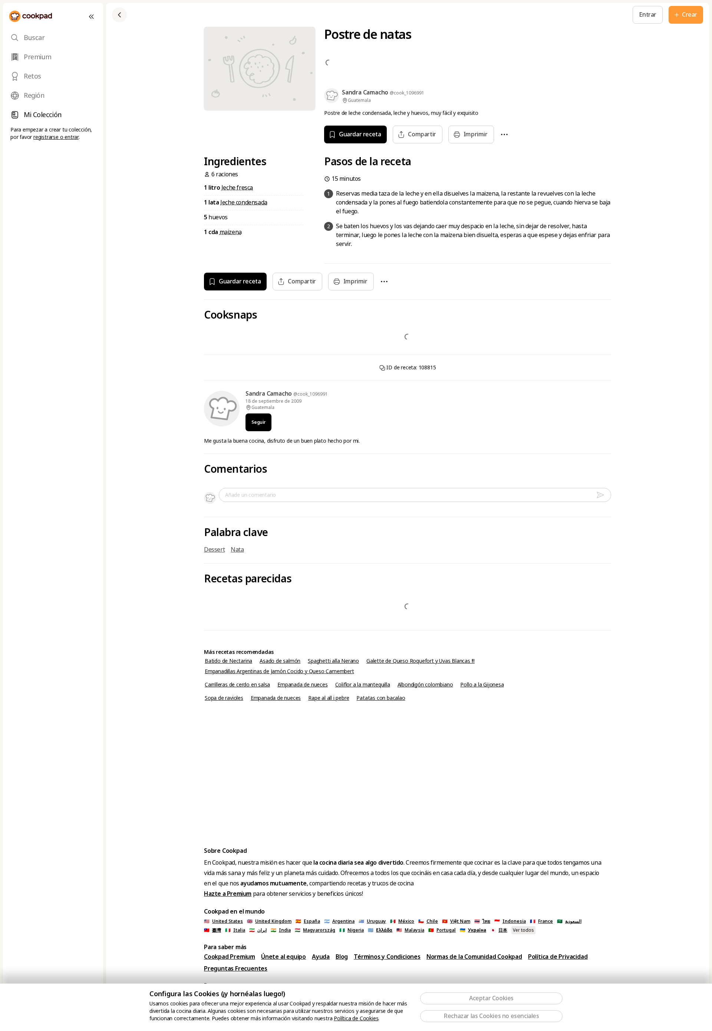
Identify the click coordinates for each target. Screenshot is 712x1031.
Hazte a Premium (227, 893)
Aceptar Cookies (491, 998)
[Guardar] (208, 14)
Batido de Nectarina (228, 661)
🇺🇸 (223, 921)
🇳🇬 (351, 930)
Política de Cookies (356, 1018)
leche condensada (243, 202)
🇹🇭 (482, 921)
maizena (231, 232)
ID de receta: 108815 (410, 367)
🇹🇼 (212, 930)
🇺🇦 (473, 930)
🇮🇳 (281, 930)
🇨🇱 (428, 921)
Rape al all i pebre (328, 698)
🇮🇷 (258, 930)
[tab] (53, 38)
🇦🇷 (339, 921)
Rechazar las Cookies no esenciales (491, 1016)
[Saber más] (225, 14)
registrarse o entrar (56, 137)
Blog (342, 956)
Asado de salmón (280, 661)
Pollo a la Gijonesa (482, 684)
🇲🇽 (402, 921)
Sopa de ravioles (224, 698)
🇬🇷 (380, 930)
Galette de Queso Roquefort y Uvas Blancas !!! (420, 661)
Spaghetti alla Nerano (333, 661)
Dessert (214, 549)
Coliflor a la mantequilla (362, 684)
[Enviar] (603, 495)
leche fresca (237, 187)
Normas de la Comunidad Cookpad (474, 956)
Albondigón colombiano (425, 684)
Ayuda (321, 956)
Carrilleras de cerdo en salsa (237, 684)
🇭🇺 (315, 930)
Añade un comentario (250, 495)
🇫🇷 (541, 921)
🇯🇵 (498, 930)
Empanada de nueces (302, 684)
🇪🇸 (308, 921)
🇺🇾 (372, 921)
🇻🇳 (456, 921)
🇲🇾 (410, 930)
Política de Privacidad (558, 956)
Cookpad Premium (229, 956)
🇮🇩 (510, 921)
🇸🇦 (569, 921)
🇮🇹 (235, 930)
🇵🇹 (442, 930)
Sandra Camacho (269, 393)
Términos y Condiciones (387, 956)
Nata (237, 549)
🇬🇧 (269, 921)
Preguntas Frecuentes (235, 968)
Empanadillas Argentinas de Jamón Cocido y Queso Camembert (279, 671)
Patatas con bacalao (380, 698)
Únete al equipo (283, 956)
